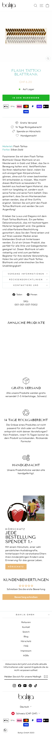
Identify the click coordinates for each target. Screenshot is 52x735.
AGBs (26, 655)
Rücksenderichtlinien (26, 279)
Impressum (26, 650)
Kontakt (26, 627)
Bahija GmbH (25, 614)
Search (26, 631)
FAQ (26, 646)
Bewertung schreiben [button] (26, 597)
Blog (26, 636)
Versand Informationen (26, 274)
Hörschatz (16, 566)
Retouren (26, 622)
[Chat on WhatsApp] (5, 730)
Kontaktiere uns (26, 285)
